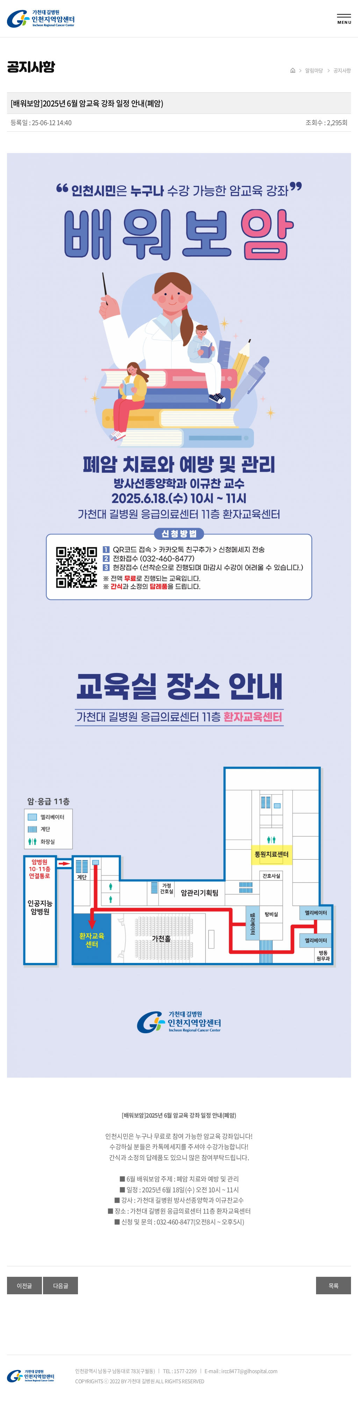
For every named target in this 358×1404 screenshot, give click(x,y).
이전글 (24, 1285)
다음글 (60, 1285)
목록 (334, 1285)
